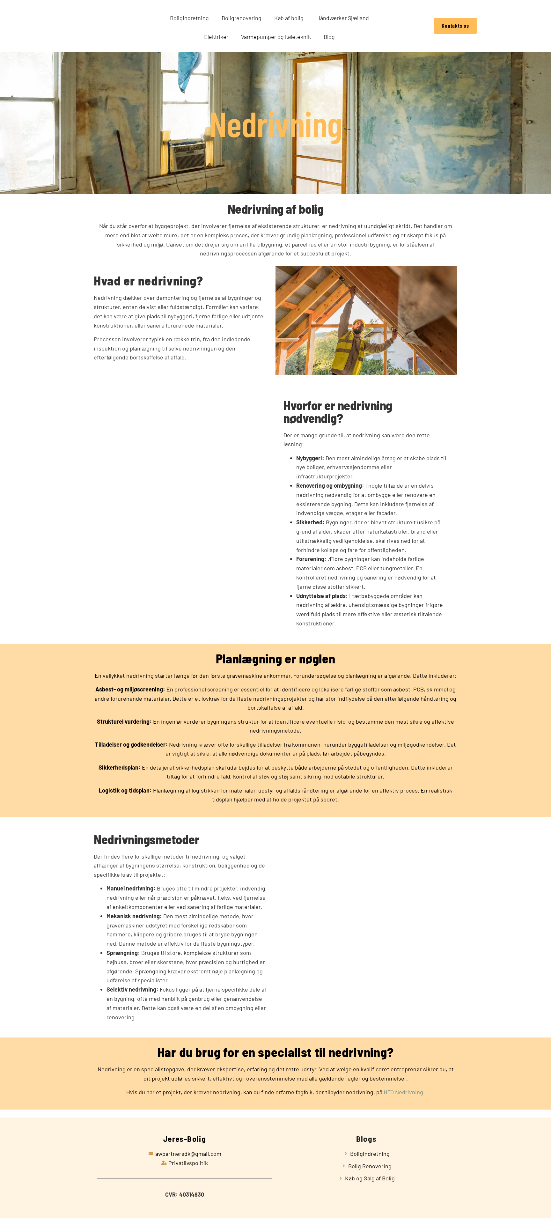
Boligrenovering (241, 17)
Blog (329, 36)
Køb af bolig (289, 17)
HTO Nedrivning (403, 1092)
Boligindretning (189, 17)
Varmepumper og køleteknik (276, 36)
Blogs (366, 1138)
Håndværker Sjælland (342, 17)
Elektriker (216, 36)
